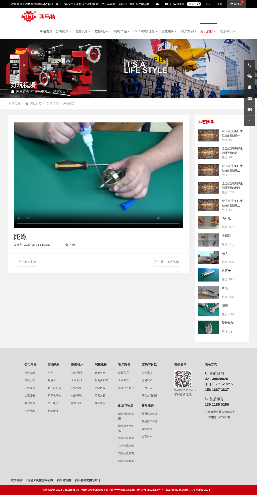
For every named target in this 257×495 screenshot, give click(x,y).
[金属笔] (208, 240)
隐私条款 (147, 428)
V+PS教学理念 (145, 31)
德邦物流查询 (126, 438)
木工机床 (53, 403)
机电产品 (121, 31)
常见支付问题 (149, 395)
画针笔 (226, 218)
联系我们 (227, 31)
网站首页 (46, 31)
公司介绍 (29, 372)
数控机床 (102, 31)
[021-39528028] (249, 65)
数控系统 (76, 387)
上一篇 (27, 262)
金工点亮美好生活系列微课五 (232, 203)
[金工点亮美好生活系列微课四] (208, 188)
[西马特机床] (38, 16)
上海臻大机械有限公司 (39, 480)
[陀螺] (208, 310)
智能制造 (100, 372)
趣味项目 (59, 91)
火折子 (226, 270)
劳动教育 (100, 387)
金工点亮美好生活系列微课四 (232, 185)
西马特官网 (64, 480)
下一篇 (166, 262)
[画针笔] (208, 222)
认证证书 (29, 395)
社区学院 (100, 403)
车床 (50, 372)
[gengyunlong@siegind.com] (249, 98)
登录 (208, 4)
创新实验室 (101, 380)
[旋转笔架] (208, 327)
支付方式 (147, 387)
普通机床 (82, 31)
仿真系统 (76, 395)
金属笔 (226, 235)
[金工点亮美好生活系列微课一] (208, 135)
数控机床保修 (149, 421)
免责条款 (147, 436)
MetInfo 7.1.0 (187, 489)
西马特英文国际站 (86, 480)
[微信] (249, 76)
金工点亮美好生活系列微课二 (232, 151)
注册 (219, 4)
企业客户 (123, 380)
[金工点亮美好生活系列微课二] (208, 153)
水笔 (225, 288)
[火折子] (208, 275)
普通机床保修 (149, 413)
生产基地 (29, 410)
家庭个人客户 (126, 387)
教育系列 (76, 372)
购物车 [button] (237, 4)
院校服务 (168, 31)
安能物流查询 (126, 453)
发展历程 (29, 380)
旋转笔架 (228, 322)
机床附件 (53, 410)
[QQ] (249, 87)
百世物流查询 (126, 445)
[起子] (208, 257)
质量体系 (29, 387)
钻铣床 (52, 380)
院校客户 (123, 372)
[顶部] (249, 120)
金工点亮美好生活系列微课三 (232, 168)
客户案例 (188, 31)
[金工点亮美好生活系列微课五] (208, 205)
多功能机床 (54, 387)
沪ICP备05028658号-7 (150, 489)
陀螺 (225, 305)
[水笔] (208, 292)
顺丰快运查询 (126, 460)
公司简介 (63, 31)
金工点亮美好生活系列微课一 (232, 133)
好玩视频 (207, 31)
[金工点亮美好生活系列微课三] (208, 170)
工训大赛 (100, 395)
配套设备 (76, 403)
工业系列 (76, 380)
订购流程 (147, 372)
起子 (225, 253)
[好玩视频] (249, 109)
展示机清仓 (54, 395)
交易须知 (147, 380)
